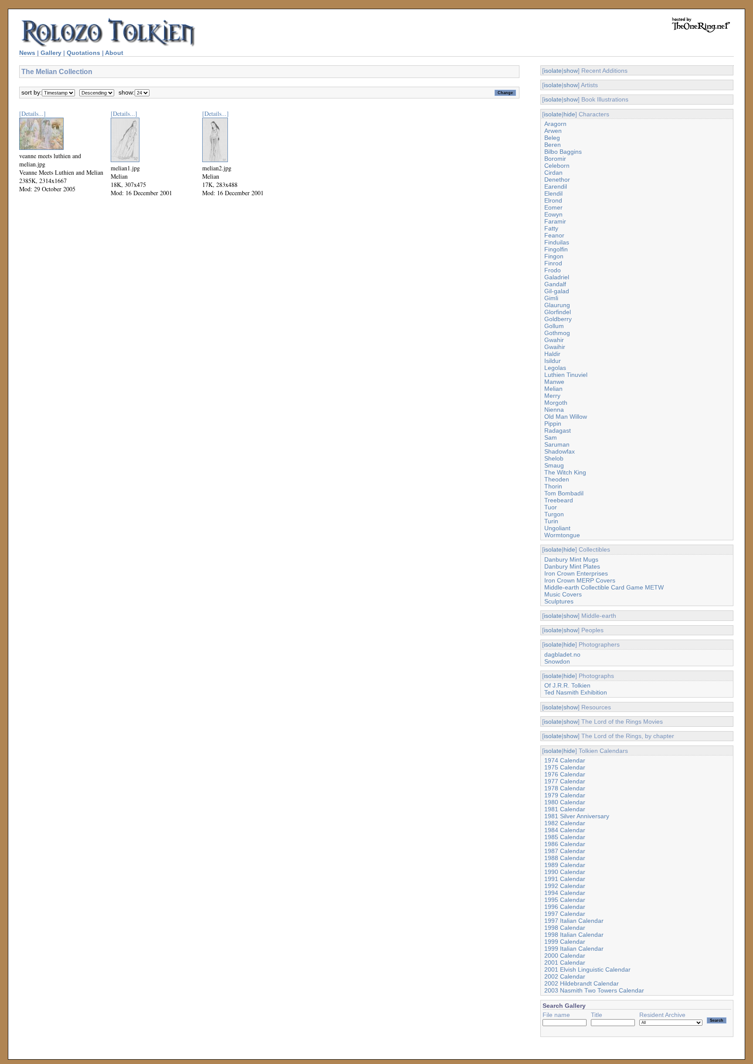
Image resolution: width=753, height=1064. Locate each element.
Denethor (557, 179)
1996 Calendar (564, 906)
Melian (553, 388)
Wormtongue (562, 535)
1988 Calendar (564, 857)
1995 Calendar (564, 899)
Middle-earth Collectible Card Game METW (604, 587)
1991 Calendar (564, 878)
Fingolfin (556, 249)
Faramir (555, 221)
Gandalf (555, 284)
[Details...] (32, 113)
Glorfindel (557, 311)
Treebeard (558, 500)
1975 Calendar (564, 767)
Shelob (553, 458)
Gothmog (557, 332)
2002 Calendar (564, 976)
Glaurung (557, 305)
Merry (552, 395)
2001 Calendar (564, 962)
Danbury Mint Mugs (571, 559)
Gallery (51, 52)
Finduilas (556, 242)
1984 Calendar (564, 830)
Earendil (555, 186)
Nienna (554, 409)
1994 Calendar (564, 892)
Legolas (555, 367)
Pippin (552, 423)
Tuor (550, 507)
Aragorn (555, 123)
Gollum (554, 325)
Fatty (551, 228)
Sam (550, 437)
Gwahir (554, 339)
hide (569, 114)
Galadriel (556, 277)
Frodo (552, 270)
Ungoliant (557, 528)
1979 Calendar (564, 795)
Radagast (557, 430)
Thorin (553, 486)
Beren (552, 144)
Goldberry (558, 318)
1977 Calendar (564, 781)
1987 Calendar (564, 850)
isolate (553, 70)
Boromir (555, 158)
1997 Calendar (564, 913)
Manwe (554, 381)
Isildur (552, 360)
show (570, 70)
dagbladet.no (562, 654)
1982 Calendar (564, 823)
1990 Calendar (564, 871)
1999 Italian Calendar (574, 948)
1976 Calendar (564, 774)
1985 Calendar (564, 837)
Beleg (552, 137)
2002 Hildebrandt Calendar (581, 983)
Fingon (553, 256)
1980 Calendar (564, 802)
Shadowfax (559, 451)
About (114, 52)
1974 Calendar (564, 760)
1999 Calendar (564, 941)
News (27, 52)
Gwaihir (554, 346)
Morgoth (555, 402)
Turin (551, 521)
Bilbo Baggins (563, 151)
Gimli (551, 298)
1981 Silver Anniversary (576, 816)
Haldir (552, 353)
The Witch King (565, 472)
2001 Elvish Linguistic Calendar (587, 969)
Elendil (553, 193)
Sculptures (558, 601)
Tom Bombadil (563, 493)
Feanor (554, 235)
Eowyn (553, 214)
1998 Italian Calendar (574, 934)
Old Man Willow (565, 416)
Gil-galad (556, 291)
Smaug (554, 465)
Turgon (554, 514)
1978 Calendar (564, 788)
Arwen (553, 130)
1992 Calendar (564, 885)
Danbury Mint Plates (572, 566)
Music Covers (563, 594)
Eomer (553, 207)
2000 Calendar (564, 955)
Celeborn (557, 165)
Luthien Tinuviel (565, 374)
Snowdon (557, 661)
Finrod (553, 263)
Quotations (83, 52)
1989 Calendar (564, 864)
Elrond (553, 200)
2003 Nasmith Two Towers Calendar (594, 990)
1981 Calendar (564, 809)
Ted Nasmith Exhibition (575, 692)
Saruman (557, 444)
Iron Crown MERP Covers (579, 580)
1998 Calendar (564, 927)
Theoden (556, 479)
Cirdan (553, 172)
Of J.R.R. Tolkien (567, 685)
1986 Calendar (564, 843)
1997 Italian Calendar (574, 920)
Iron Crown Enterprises (576, 573)
